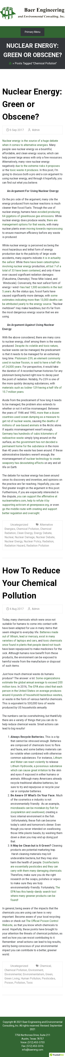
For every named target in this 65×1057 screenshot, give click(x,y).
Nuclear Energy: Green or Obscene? (32, 104)
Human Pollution (31, 978)
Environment (35, 970)
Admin (35, 130)
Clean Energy (25, 533)
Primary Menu (32, 31)
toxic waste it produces (23, 170)
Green (49, 974)
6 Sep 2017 (17, 130)
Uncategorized (19, 524)
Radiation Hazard (15, 545)
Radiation (48, 541)
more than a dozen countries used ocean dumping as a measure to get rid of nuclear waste (30, 417)
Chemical (45, 966)
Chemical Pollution (27, 529)
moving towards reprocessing (44, 228)
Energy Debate (43, 533)
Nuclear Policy (32, 541)
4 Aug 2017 (17, 609)
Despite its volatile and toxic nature (36, 345)
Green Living (12, 978)
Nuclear (9, 537)
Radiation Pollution (37, 545)
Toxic (29, 982)
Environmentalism (33, 974)
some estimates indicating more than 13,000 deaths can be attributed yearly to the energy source (32, 300)
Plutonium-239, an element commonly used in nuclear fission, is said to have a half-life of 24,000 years (31, 362)
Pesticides (48, 978)
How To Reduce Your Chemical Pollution (31, 583)
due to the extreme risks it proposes (37, 166)
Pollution (19, 982)
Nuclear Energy (14, 541)
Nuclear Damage (25, 537)
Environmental (13, 974)
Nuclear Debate (45, 537)
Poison (9, 982)
